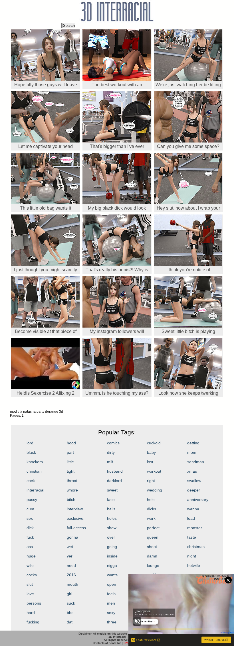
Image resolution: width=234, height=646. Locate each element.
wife (30, 565)
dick (30, 527)
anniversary (197, 499)
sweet (112, 490)
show (111, 527)
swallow (194, 480)
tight (70, 471)
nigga (112, 565)
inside (112, 556)
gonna (72, 537)
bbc (70, 612)
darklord (114, 480)
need (71, 565)
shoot (152, 546)
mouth (72, 584)
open (111, 584)
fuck (30, 537)
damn (152, 556)
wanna (193, 509)
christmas (196, 546)
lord (30, 443)
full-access (76, 527)
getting (193, 443)
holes (112, 518)
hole (151, 499)
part (70, 452)
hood (71, 443)
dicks (151, 509)
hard (31, 612)
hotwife (193, 565)
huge (31, 556)
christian (34, 471)
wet (70, 546)
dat (69, 622)
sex (30, 518)
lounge (153, 565)
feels (111, 593)
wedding (154, 490)
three (111, 622)
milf (110, 462)
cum (30, 509)
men (111, 603)
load (191, 518)
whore (72, 490)
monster (194, 527)
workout (154, 471)
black (31, 452)
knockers (35, 462)
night (191, 556)
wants (112, 575)
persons (34, 603)
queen (152, 537)
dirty (111, 452)
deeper (193, 490)
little (70, 462)
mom (191, 452)
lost (150, 462)
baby (151, 452)
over (111, 537)
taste (191, 537)
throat (72, 480)
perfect (153, 527)
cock (31, 480)
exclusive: (75, 518)
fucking (33, 622)
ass (30, 546)
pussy (32, 499)
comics (113, 443)
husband (115, 471)
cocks (32, 575)
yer (69, 556)
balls (111, 509)
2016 (71, 575)
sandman (195, 462)
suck (71, 603)
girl (69, 593)
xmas (192, 471)
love (30, 593)
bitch (71, 499)
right (151, 480)
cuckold (154, 443)
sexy (111, 612)
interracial (35, 490)
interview (75, 509)
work (151, 518)
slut (30, 584)
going (112, 546)
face (111, 499)
